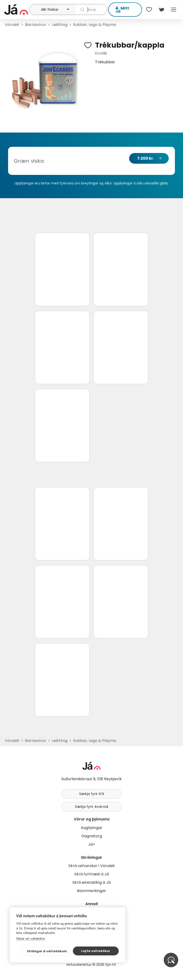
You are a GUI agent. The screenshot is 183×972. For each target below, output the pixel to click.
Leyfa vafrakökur (95, 951)
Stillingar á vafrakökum (47, 951)
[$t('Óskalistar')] (149, 9)
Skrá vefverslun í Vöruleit (91, 865)
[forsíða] (16, 9)
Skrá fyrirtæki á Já (91, 874)
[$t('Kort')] (161, 9)
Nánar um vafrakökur (30, 938)
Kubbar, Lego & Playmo (94, 24)
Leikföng (59, 24)
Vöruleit (12, 24)
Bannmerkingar (91, 890)
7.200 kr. (145, 158)
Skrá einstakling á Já (91, 882)
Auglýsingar (91, 827)
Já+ (91, 844)
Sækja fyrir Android (91, 806)
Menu (173, 9)
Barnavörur (35, 24)
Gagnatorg (91, 836)
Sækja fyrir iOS (91, 793)
